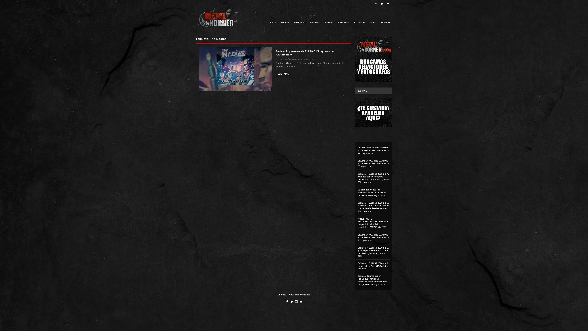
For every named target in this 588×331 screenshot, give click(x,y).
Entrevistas (343, 22)
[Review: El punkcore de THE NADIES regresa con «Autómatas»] (235, 69)
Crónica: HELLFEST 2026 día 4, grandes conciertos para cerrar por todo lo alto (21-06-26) (373, 178)
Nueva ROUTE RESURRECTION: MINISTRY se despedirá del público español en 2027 (373, 223)
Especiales (360, 22)
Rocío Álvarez (295, 59)
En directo (299, 22)
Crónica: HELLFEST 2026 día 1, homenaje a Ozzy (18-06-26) (373, 264)
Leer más (283, 73)
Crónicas (328, 22)
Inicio (273, 22)
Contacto (385, 22)
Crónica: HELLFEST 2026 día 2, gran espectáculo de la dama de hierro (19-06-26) (373, 250)
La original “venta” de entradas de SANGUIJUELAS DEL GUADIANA (372, 192)
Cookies (282, 294)
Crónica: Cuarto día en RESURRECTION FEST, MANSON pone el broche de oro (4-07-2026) (372, 280)
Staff (372, 22)
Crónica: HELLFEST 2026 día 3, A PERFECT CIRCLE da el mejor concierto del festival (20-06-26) (373, 207)
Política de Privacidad (299, 294)
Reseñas (314, 22)
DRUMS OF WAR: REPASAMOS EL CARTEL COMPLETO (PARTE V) (373, 150)
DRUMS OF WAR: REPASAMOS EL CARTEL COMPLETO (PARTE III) (373, 237)
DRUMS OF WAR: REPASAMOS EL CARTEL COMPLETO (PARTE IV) (373, 163)
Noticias (285, 22)
